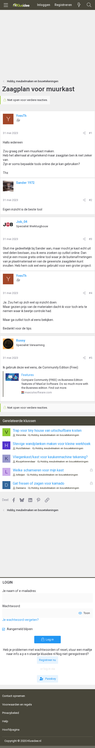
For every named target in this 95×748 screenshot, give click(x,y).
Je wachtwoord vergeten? (20, 619)
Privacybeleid (10, 713)
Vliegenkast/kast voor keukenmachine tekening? (50, 457)
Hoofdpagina (10, 729)
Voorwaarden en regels (17, 704)
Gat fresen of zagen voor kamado (38, 483)
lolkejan (20, 474)
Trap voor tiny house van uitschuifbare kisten (47, 430)
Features (27, 375)
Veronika (21, 435)
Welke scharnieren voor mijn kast (38, 470)
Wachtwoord (11, 606)
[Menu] (6, 5)
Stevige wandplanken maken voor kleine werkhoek (52, 444)
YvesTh (21, 115)
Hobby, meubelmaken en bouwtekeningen (55, 435)
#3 (90, 239)
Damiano (21, 488)
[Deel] (84, 133)
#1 (90, 133)
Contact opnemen (13, 696)
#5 (90, 357)
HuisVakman (23, 448)
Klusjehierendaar (25, 461)
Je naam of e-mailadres (19, 591)
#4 (90, 293)
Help (5, 721)
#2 (90, 200)
